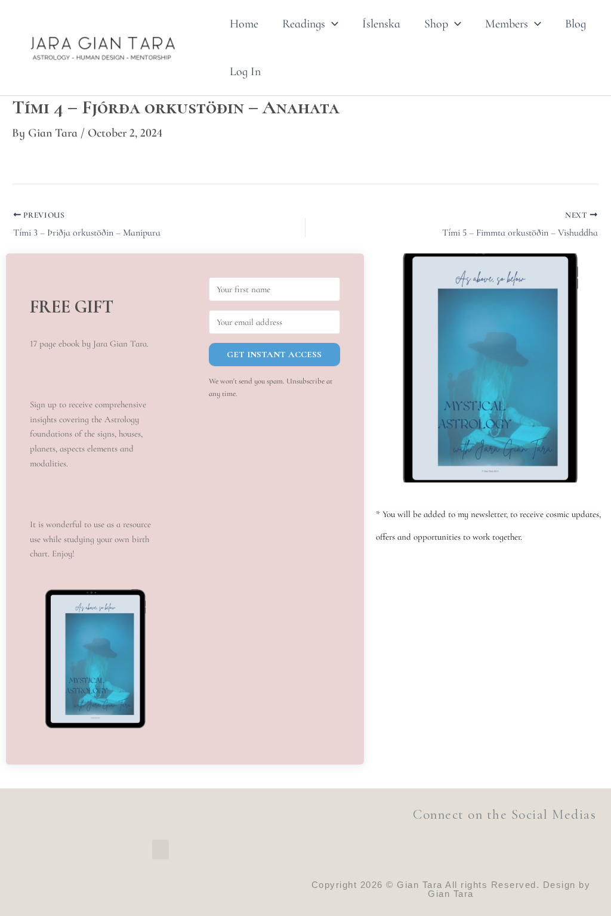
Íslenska (381, 24)
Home (244, 24)
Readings (303, 24)
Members (506, 24)
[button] (331, 24)
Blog (575, 24)
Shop (436, 24)
